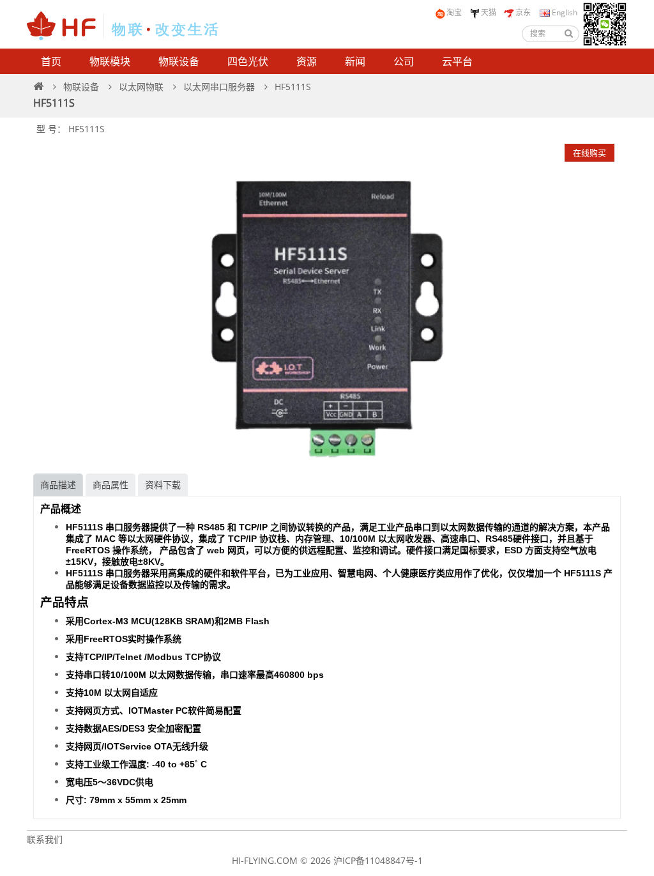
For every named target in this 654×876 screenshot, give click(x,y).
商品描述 (58, 485)
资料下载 (163, 485)
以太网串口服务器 (219, 87)
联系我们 (45, 839)
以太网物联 (141, 87)
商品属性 (110, 485)
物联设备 (178, 61)
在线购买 (589, 152)
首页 (51, 61)
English (563, 12)
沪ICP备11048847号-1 (378, 860)
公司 (403, 61)
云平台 (457, 61)
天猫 (488, 12)
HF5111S (293, 87)
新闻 (355, 61)
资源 (306, 61)
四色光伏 (247, 61)
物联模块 (109, 61)
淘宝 (454, 12)
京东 (523, 12)
